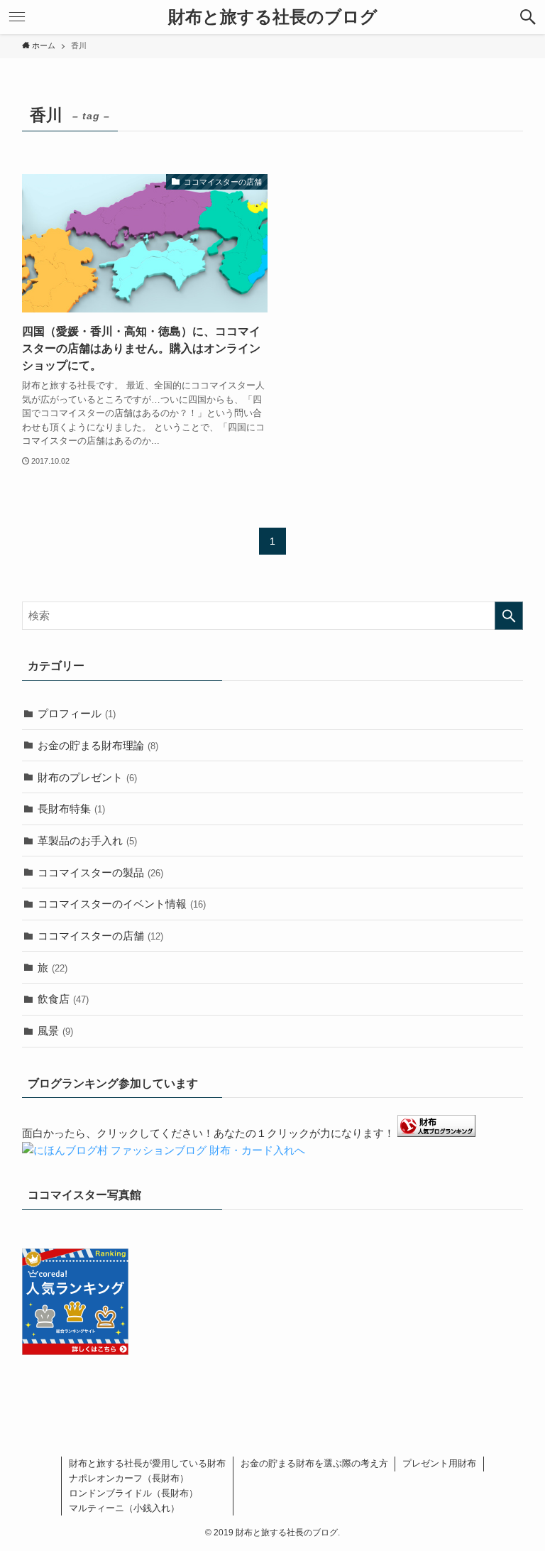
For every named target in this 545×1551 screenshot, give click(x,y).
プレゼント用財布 (439, 1463)
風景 (55, 1031)
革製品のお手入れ (87, 840)
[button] (528, 17)
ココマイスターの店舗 (100, 936)
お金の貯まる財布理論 (98, 745)
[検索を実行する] (509, 616)
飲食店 (63, 999)
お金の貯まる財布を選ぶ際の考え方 (314, 1463)
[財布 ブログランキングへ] (436, 1133)
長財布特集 (71, 808)
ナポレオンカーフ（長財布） (129, 1478)
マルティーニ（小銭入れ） (124, 1508)
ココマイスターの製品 (100, 872)
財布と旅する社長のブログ (273, 17)
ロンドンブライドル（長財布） (133, 1493)
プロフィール (77, 713)
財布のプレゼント (87, 777)
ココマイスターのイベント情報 (122, 904)
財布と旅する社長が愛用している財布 (147, 1463)
